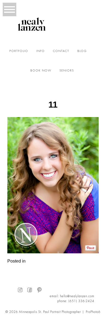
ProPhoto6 (93, 311)
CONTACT (61, 51)
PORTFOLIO (19, 51)
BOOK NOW (40, 70)
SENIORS (67, 70)
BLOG (82, 51)
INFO (40, 51)
